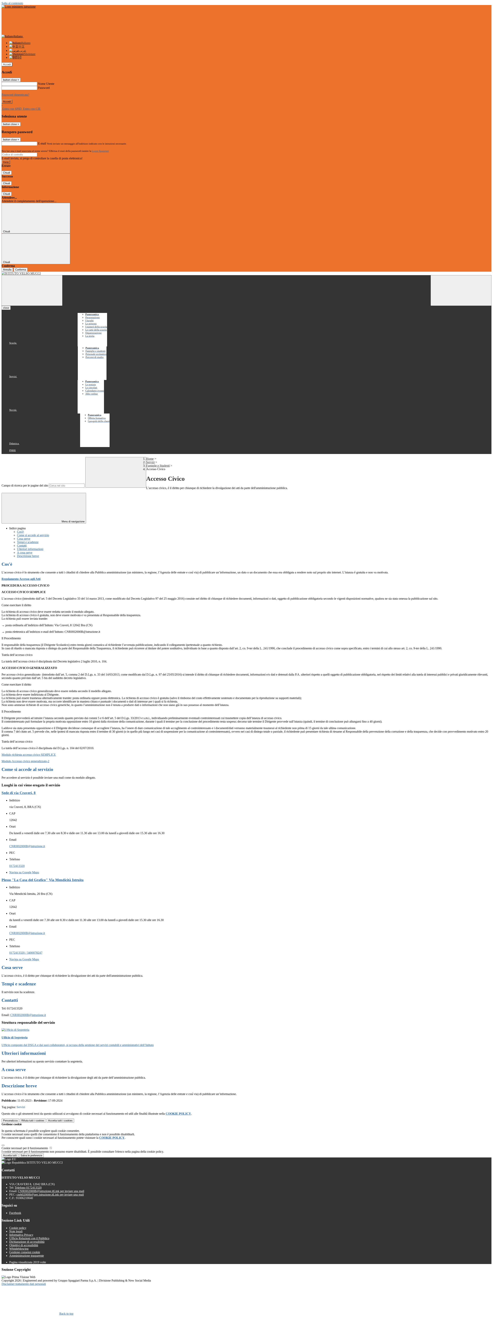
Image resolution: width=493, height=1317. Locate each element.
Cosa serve (23, 538)
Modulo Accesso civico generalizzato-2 (25, 761)
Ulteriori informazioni (30, 549)
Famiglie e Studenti (158, 465)
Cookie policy (17, 1228)
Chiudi (6, 172)
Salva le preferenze (31, 1155)
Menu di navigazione (73, 521)
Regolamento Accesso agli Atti (21, 579)
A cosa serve (24, 552)
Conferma (20, 269)
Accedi (7, 64)
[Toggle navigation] (32, 290)
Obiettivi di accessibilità (23, 1245)
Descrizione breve (28, 556)
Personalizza (10, 1120)
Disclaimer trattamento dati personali (24, 1284)
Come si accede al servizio (33, 535)
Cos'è (20, 531)
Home (150, 458)
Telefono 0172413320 (28, 1187)
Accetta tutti (60, 1120)
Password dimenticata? (15, 94)
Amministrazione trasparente (26, 1255)
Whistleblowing (19, 1248)
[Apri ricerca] (461, 290)
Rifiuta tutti (32, 1120)
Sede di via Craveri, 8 (19, 793)
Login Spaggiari (100, 151)
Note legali (16, 1231)
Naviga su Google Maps (24, 872)
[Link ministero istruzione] (19, 6)
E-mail (42, 143)
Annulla (7, 269)
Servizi (150, 462)
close (6, 307)
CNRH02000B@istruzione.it (27, 846)
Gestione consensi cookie (24, 1252)
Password (44, 87)
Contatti (22, 545)
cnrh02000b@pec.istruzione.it (50, 1194)
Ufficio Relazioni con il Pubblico (29, 1238)
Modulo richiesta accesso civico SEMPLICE (29, 754)
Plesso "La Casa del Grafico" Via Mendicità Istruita (43, 880)
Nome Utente (46, 83)
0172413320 (17, 865)
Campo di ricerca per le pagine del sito (25, 485)
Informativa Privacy (21, 1234)
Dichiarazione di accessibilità (26, 1241)
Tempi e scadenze (28, 542)
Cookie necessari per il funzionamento (25, 1148)
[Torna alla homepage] (246, 273)
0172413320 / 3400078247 (25, 952)
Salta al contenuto (12, 3)
